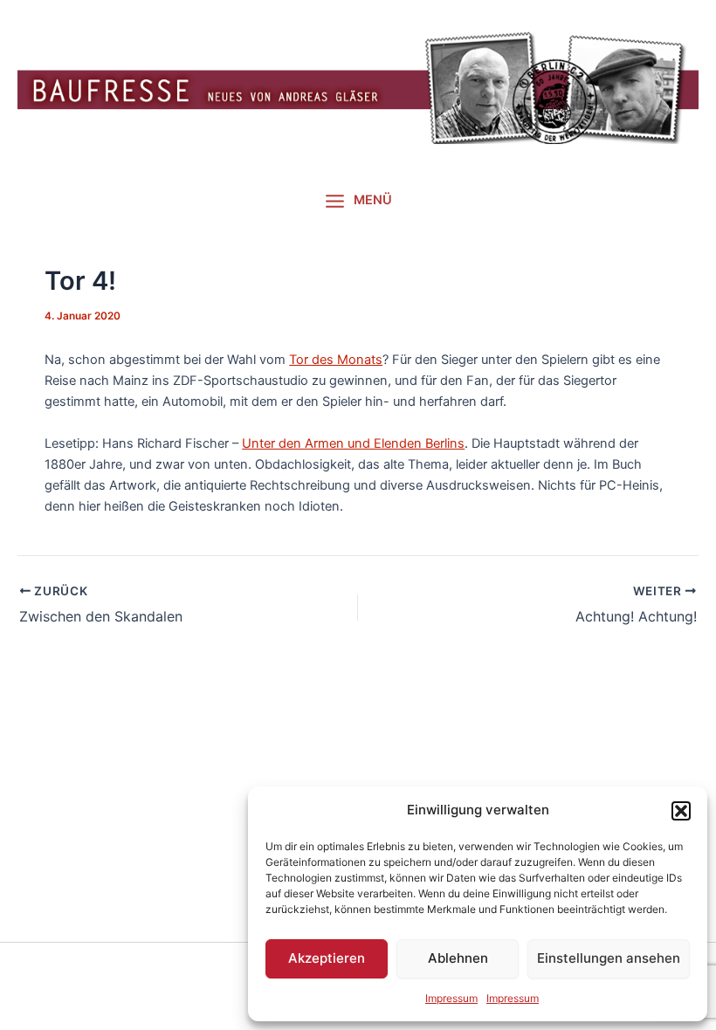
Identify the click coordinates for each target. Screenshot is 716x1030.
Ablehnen (458, 958)
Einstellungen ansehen (608, 958)
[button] (681, 811)
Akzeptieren (326, 958)
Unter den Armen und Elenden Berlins (353, 443)
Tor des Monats (335, 359)
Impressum (451, 998)
